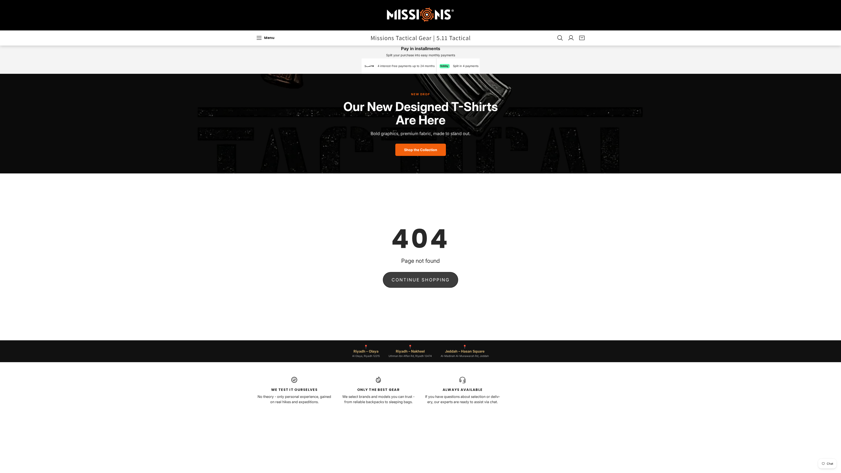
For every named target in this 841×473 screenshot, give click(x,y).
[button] (266, 37)
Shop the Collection (420, 150)
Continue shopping (421, 279)
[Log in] (571, 38)
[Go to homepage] (420, 15)
